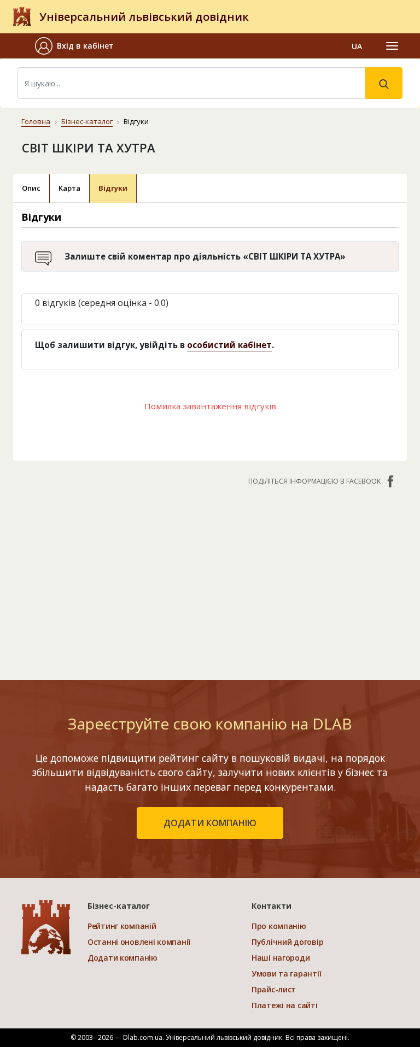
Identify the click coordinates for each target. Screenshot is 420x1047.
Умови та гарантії (286, 973)
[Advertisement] (210, 577)
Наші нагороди (281, 957)
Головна (35, 121)
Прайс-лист (274, 989)
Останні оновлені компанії (139, 942)
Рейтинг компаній (122, 926)
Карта (69, 188)
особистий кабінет (229, 344)
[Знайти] (383, 83)
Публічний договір (287, 942)
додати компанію (210, 823)
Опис (31, 188)
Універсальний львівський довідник (144, 16)
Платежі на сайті (285, 1005)
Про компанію (279, 926)
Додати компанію (123, 957)
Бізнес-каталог (87, 121)
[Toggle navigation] (392, 46)
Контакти (271, 906)
